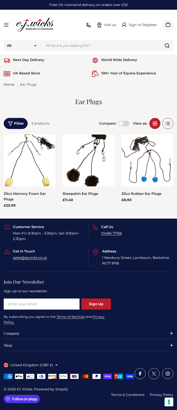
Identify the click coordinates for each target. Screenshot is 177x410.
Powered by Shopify (51, 389)
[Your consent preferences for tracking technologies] (169, 402)
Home (9, 84)
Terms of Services (70, 317)
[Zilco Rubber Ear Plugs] (147, 160)
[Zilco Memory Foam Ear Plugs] (30, 160)
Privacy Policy (161, 394)
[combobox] (88, 45)
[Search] (167, 45)
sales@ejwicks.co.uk (30, 257)
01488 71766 (111, 233)
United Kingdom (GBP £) (31, 365)
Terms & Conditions (127, 394)
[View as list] (167, 123)
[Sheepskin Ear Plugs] (88, 160)
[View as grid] (154, 123)
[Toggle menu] (6, 25)
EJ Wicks (24, 389)
